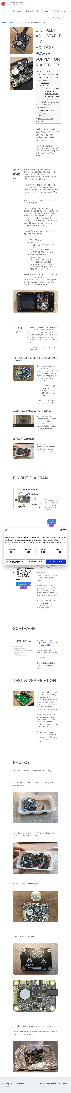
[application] (23, 421)
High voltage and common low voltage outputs (52, 91)
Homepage (17, 11)
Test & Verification (45, 118)
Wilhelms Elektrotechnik (16, 3)
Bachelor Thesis (32, 11)
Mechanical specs (48, 110)
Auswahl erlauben (35, 561)
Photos (40, 121)
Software (41, 113)
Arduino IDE (45, 645)
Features (44, 85)
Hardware (42, 107)
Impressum (61, 18)
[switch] (28, 552)
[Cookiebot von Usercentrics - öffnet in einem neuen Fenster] (60, 530)
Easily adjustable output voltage (52, 97)
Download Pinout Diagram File (51, 523)
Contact (50, 18)
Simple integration (52, 102)
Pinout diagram (44, 105)
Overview (45, 83)
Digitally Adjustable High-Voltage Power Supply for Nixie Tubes (48, 77)
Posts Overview (60, 11)
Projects (45, 11)
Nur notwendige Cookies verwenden (15, 562)
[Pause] (15, 425)
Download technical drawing (24, 585)
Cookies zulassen (56, 561)
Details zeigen (59, 557)
